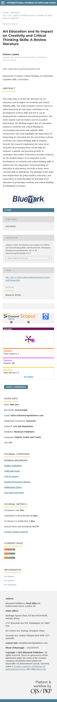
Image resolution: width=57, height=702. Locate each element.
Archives (15, 13)
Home (6, 13)
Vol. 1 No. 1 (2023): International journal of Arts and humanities (27, 16)
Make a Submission (16, 387)
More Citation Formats (17, 258)
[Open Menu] (3, 3)
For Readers (9, 576)
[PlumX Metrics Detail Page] (28, 339)
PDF (9, 210)
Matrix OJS (41, 669)
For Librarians (10, 584)
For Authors (9, 580)
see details (28, 376)
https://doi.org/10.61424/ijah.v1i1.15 (24, 69)
